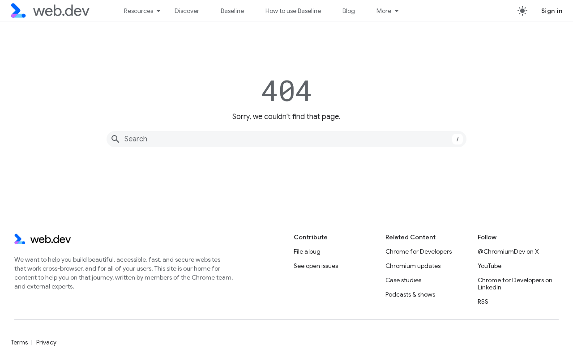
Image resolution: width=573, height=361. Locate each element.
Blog (348, 11)
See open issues (316, 266)
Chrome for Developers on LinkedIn (515, 283)
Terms (19, 342)
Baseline (232, 11)
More (383, 11)
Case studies (403, 280)
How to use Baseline (293, 11)
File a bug (307, 251)
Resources (138, 11)
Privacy (46, 342)
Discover (187, 11)
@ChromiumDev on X (508, 251)
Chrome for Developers (418, 251)
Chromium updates (412, 266)
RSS (483, 301)
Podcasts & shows (410, 294)
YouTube (489, 266)
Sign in (552, 11)
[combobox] (286, 139)
